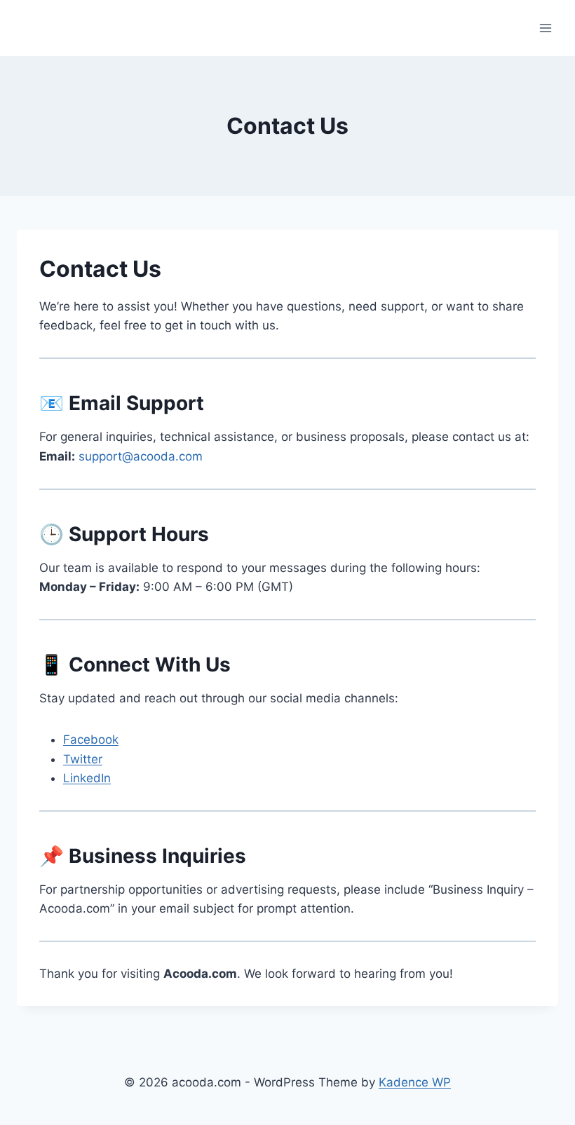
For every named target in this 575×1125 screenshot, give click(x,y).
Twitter (82, 759)
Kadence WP (415, 1082)
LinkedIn (87, 778)
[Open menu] (545, 28)
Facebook (91, 739)
